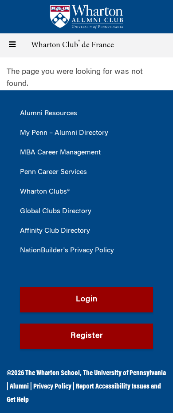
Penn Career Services (53, 172)
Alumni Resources (48, 113)
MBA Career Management (60, 152)
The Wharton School (52, 373)
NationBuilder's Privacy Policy (67, 250)
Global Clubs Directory (55, 211)
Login (87, 300)
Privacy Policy (52, 386)
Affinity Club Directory (55, 231)
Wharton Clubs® (45, 191)
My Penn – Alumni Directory (64, 133)
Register (87, 336)
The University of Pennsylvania (124, 373)
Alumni (19, 386)
